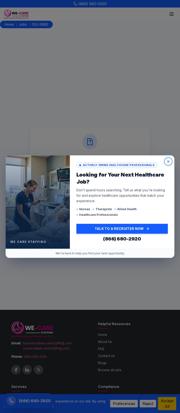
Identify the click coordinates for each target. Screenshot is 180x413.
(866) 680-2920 (122, 239)
